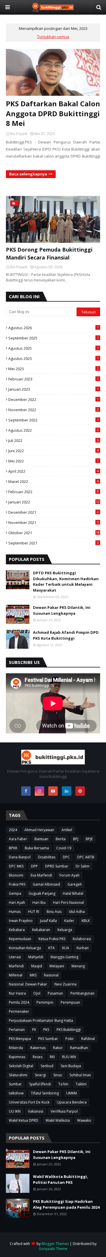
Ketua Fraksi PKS (52, 938)
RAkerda (16, 1047)
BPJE (89, 838)
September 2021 (53, 543)
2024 (13, 829)
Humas (15, 911)
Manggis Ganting (64, 956)
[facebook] (26, 791)
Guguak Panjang (42, 893)
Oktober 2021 (54, 532)
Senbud (47, 1065)
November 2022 (53, 409)
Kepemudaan (20, 938)
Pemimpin (45, 1002)
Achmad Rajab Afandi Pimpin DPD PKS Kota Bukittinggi (66, 635)
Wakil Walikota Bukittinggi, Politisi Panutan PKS (60, 1179)
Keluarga (64, 929)
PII (34, 1029)
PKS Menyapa (20, 1038)
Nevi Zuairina (65, 984)
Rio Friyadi (18, 133)
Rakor (58, 1047)
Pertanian (17, 1029)
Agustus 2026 (53, 327)
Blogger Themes (55, 1243)
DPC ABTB (85, 857)
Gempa (15, 893)
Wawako (84, 1120)
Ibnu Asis (54, 911)
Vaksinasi (35, 1111)
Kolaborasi (82, 938)
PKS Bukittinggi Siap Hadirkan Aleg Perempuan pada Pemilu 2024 (66, 1204)
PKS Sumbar (48, 1038)
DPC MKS (16, 866)
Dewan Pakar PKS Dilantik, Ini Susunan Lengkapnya (61, 610)
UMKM (71, 1093)
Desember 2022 (53, 399)
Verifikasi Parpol (64, 1111)
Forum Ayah (69, 875)
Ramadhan (79, 1047)
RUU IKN (69, 1056)
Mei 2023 (53, 368)
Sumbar (15, 1084)
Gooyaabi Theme (53, 1248)
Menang (78, 966)
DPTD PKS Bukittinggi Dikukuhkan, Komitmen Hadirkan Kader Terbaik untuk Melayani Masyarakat (66, 581)
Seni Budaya (71, 1065)
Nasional (51, 975)
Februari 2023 (53, 379)
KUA (65, 947)
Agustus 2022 (53, 430)
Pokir (69, 1038)
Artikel (67, 829)
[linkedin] (66, 791)
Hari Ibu (39, 902)
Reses (37, 1056)
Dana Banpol (20, 857)
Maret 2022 (53, 481)
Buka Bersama (37, 848)
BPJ (75, 838)
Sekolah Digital (21, 1065)
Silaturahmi (18, 1074)
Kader (69, 920)
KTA (51, 947)
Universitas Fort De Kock (29, 1102)
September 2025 (53, 338)
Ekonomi (16, 875)
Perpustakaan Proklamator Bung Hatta (41, 1020)
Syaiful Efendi (40, 1084)
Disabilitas (46, 857)
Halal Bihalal (73, 893)
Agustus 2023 (53, 358)
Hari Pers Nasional (68, 902)
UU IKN (15, 1111)
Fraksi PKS (17, 884)
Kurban (83, 947)
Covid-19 (63, 848)
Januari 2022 (54, 502)
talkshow (16, 1093)
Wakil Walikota (58, 1120)
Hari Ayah (17, 902)
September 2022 (53, 420)
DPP (34, 866)
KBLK (86, 920)
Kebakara (17, 929)
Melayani (56, 966)
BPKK (13, 848)
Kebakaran (41, 929)
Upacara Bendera (72, 1102)
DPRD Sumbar (56, 866)
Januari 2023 (53, 389)
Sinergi (40, 1074)
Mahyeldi (35, 956)
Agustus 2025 (53, 348)
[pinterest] (80, 791)
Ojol (36, 993)
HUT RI (33, 911)
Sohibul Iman (80, 1074)
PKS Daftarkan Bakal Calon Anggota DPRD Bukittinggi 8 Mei (53, 113)
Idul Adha (77, 911)
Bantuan (41, 838)
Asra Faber (18, 838)
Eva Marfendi (41, 875)
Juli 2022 (53, 440)
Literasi (15, 956)
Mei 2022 (53, 461)
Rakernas (38, 1047)
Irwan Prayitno (21, 920)
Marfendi (16, 966)
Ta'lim (63, 1084)
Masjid (36, 966)
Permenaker (19, 1011)
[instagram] (39, 791)
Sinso (57, 1074)
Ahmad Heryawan (39, 829)
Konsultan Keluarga (25, 947)
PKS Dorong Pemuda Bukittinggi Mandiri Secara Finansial (49, 253)
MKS (33, 975)
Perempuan (70, 1002)
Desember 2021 (53, 512)
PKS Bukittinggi (69, 1029)
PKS (46, 1029)
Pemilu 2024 (19, 1002)
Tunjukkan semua (53, 36)
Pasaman (55, 993)
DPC (66, 857)
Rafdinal (88, 1038)
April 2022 (53, 471)
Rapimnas (17, 1056)
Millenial (15, 975)
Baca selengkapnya (28, 174)
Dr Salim (83, 866)
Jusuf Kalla (48, 920)
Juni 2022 (53, 450)
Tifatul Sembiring (45, 1093)
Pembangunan (82, 993)
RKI (52, 1056)
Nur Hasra (17, 993)
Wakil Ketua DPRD (23, 1120)
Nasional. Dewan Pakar (28, 984)
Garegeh (74, 884)
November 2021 (53, 522)
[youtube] (53, 791)
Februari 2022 (53, 491)
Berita (61, 838)
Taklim (81, 1084)
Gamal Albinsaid (46, 884)
